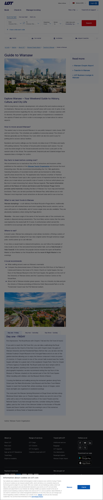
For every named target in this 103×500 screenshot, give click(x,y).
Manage (69, 487)
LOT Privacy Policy (37, 496)
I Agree (83, 487)
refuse (40, 494)
